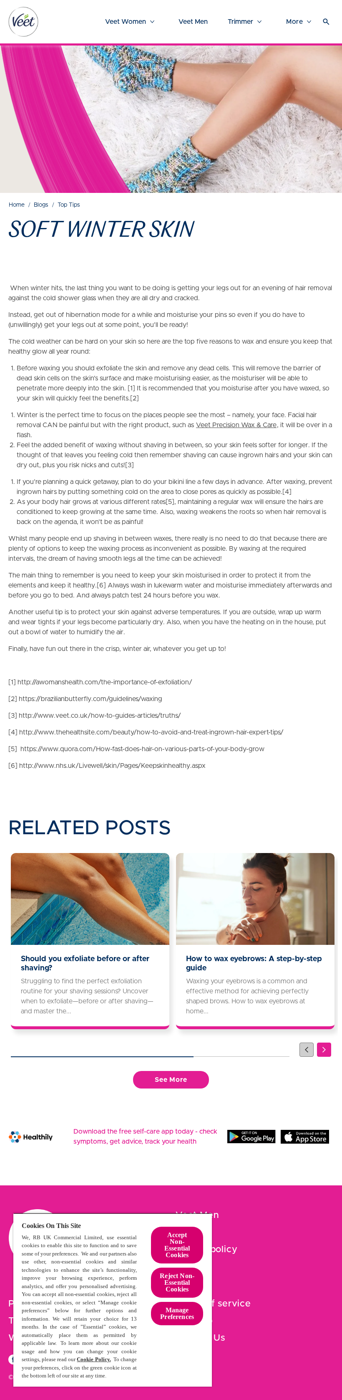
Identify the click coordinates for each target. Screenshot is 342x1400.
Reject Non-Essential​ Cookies (177, 1282)
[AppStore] (304, 1136)
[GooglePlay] (251, 1136)
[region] (112, 1300)
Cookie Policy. (94, 1359)
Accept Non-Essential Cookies (177, 1244)
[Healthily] (30, 1136)
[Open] (326, 21)
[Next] (324, 1050)
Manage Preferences (177, 1313)
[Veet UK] (23, 22)
